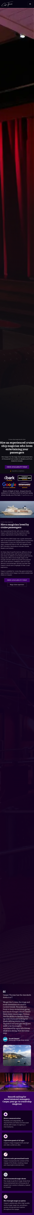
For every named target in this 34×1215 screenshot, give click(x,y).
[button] (30, 4)
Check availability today (17, 467)
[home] (7, 4)
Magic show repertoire (17, 584)
